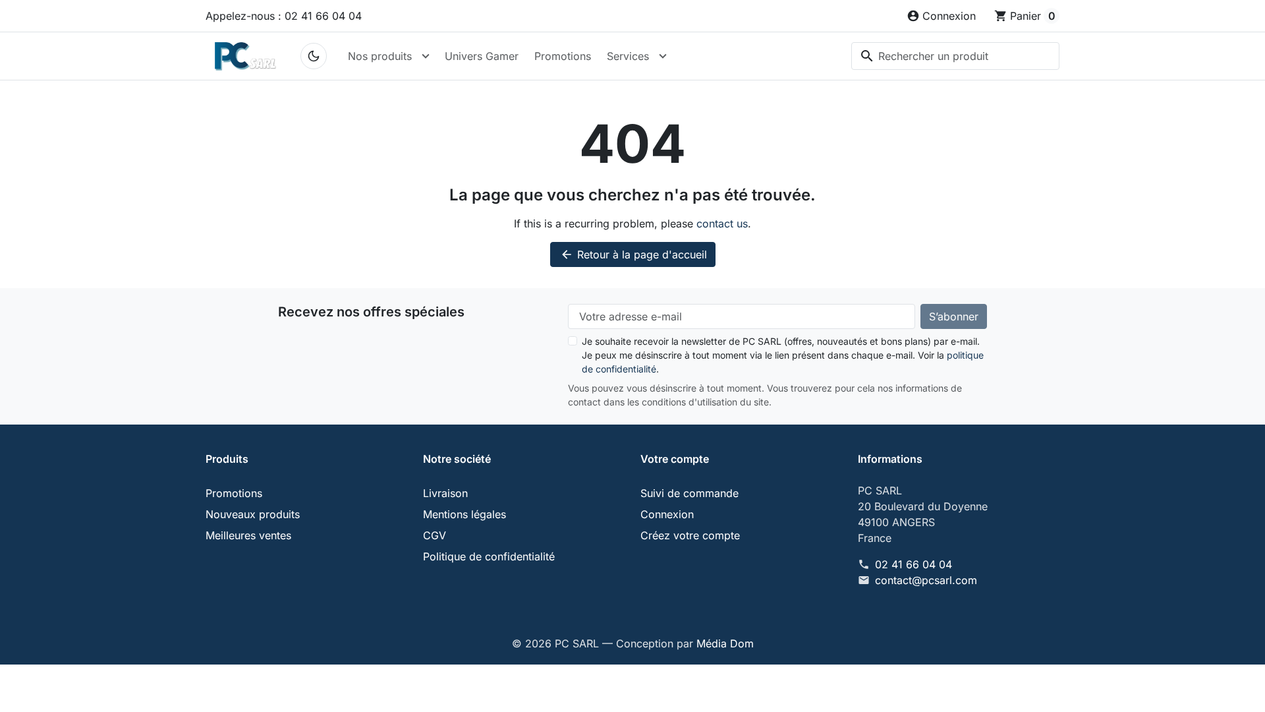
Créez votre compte (690, 535)
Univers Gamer (482, 56)
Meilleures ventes (248, 535)
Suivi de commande (689, 493)
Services (628, 56)
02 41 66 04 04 (913, 564)
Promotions (562, 56)
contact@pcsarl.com (926, 580)
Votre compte (674, 458)
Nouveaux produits (253, 514)
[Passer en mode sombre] (313, 56)
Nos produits (380, 56)
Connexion (667, 514)
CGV (434, 535)
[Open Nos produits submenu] (425, 56)
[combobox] (955, 56)
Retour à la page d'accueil (633, 254)
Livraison (445, 493)
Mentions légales (464, 514)
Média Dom (725, 643)
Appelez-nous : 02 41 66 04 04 (284, 15)
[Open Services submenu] (662, 56)
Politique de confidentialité (489, 556)
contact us (722, 223)
